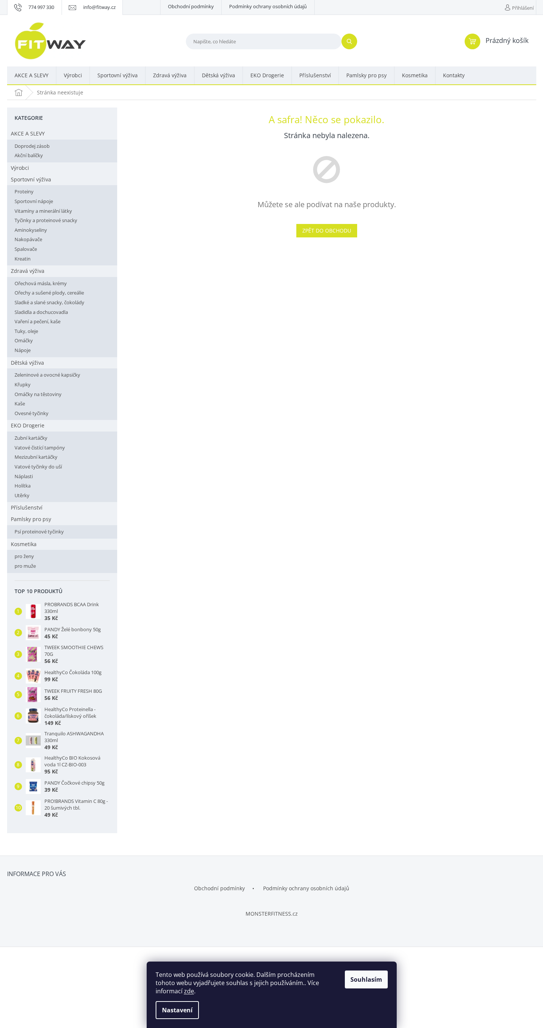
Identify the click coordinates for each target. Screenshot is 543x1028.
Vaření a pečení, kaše (37, 321)
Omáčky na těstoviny (38, 394)
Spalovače (26, 249)
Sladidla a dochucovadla (41, 312)
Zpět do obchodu (326, 230)
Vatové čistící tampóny (40, 447)
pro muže (25, 566)
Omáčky (24, 340)
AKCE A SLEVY (28, 133)
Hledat (352, 41)
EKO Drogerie (27, 425)
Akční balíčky (29, 155)
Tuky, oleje (26, 331)
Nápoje (23, 350)
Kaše (20, 403)
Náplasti (24, 476)
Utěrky (22, 495)
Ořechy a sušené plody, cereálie (49, 292)
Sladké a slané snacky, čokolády (49, 302)
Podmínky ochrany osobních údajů (268, 6)
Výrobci (20, 167)
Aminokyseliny (31, 230)
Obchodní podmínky (191, 6)
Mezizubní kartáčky (36, 457)
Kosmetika (24, 544)
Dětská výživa (27, 362)
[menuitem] (31, 75)
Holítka (23, 485)
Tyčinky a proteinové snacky (46, 220)
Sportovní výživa (31, 179)
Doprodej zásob (32, 146)
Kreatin (23, 258)
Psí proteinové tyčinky (39, 531)
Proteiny (24, 191)
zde (189, 991)
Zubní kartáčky (31, 437)
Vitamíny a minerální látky (43, 211)
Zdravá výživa (27, 270)
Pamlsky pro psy (31, 519)
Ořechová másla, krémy (41, 283)
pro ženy (24, 556)
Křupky (23, 384)
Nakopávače (28, 239)
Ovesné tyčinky (32, 413)
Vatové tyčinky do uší (38, 466)
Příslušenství (27, 507)
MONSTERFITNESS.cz (272, 913)
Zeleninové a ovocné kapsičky (47, 374)
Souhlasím (366, 979)
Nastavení (177, 1010)
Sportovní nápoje (34, 201)
